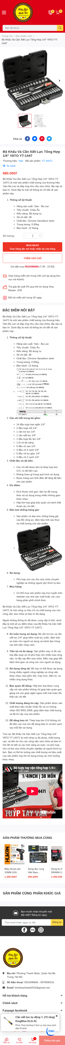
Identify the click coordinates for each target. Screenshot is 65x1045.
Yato (21, 160)
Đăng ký (57, 922)
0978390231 (47, 982)
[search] (60, 28)
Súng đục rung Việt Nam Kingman (36, 872)
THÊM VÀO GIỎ (33, 258)
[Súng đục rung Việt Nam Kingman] (38, 854)
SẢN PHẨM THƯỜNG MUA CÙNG (27, 837)
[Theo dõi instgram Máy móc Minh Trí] (41, 929)
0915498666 (32, 266)
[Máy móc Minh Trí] (27, 12)
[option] (32, 80)
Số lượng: (9, 235)
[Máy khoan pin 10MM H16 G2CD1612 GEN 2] (15, 854)
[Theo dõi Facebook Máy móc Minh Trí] (24, 929)
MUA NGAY (32, 247)
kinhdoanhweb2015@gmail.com (32, 987)
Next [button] (59, 80)
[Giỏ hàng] (57, 12)
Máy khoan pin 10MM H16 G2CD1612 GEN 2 (15, 872)
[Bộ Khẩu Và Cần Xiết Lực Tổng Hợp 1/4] (32, 80)
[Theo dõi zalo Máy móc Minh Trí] (32, 929)
